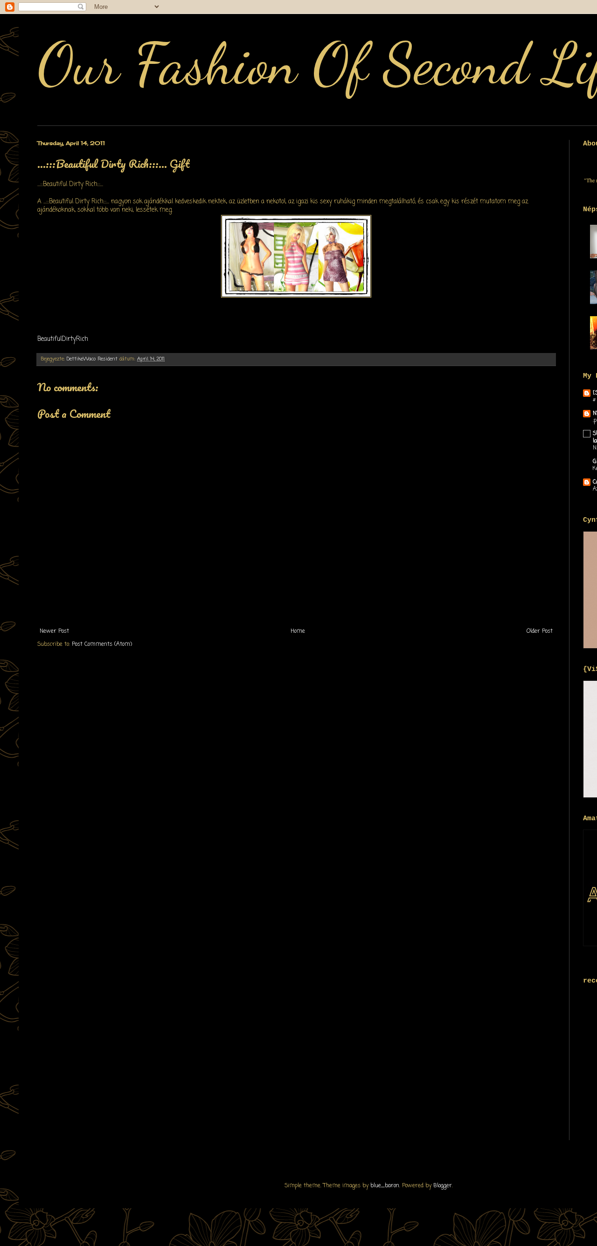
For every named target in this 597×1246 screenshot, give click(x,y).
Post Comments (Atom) (102, 644)
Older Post (540, 631)
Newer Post (54, 631)
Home (298, 631)
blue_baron (384, 1186)
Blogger (442, 1186)
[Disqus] (296, 779)
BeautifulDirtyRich (62, 339)
